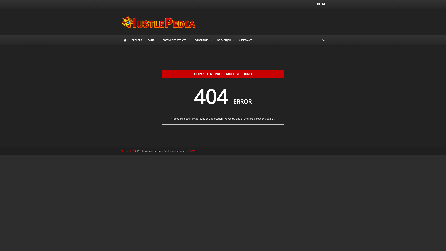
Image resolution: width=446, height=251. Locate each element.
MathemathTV (128, 151)
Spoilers (137, 40)
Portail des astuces (174, 40)
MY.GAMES (192, 151)
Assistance (245, 40)
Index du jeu (224, 40)
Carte (151, 40)
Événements (202, 40)
